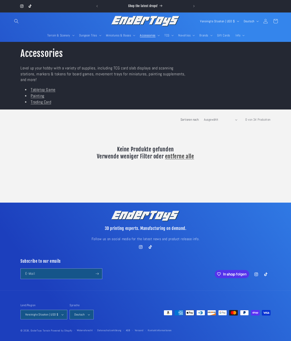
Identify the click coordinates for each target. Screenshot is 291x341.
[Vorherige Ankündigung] (97, 6)
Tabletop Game (43, 89)
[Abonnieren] (97, 273)
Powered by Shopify (61, 330)
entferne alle (179, 156)
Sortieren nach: (190, 119)
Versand (139, 330)
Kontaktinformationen (160, 330)
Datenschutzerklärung (109, 330)
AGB (128, 330)
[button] (16, 21)
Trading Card (41, 101)
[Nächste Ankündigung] (194, 6)
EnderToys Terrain (40, 330)
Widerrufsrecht (85, 330)
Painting (37, 95)
